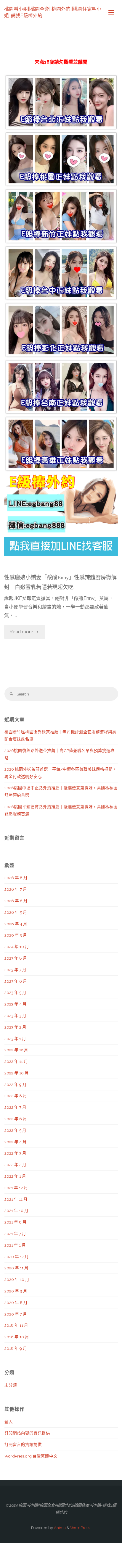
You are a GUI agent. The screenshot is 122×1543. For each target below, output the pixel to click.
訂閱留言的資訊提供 (23, 1444)
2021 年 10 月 (16, 1210)
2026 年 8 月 (16, 877)
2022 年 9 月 (15, 1084)
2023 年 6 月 (15, 981)
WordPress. (80, 1527)
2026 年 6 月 (16, 900)
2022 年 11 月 (16, 1061)
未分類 (10, 1385)
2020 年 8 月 (16, 1302)
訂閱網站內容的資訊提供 (27, 1433)
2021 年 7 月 (15, 1233)
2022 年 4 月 (15, 1142)
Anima (59, 1527)
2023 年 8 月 (15, 958)
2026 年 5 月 (15, 912)
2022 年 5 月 (15, 1130)
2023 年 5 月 (15, 992)
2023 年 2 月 (15, 1027)
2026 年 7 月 (15, 889)
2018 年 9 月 (15, 1348)
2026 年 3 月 (15, 935)
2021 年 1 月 (15, 1245)
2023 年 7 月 (15, 969)
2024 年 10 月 (16, 946)
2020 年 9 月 (15, 1291)
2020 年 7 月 (15, 1314)
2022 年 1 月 (15, 1176)
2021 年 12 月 (16, 1187)
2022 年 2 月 (15, 1164)
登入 (8, 1421)
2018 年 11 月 (16, 1325)
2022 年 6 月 (15, 1118)
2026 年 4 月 (15, 923)
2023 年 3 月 (15, 1015)
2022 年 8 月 (15, 1095)
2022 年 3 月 (15, 1153)
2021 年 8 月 (15, 1222)
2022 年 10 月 (16, 1073)
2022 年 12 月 (16, 1050)
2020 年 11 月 (16, 1268)
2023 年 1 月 (15, 1038)
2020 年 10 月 (16, 1279)
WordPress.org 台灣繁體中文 (30, 1456)
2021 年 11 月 (16, 1199)
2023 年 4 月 (15, 1004)
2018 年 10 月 (16, 1336)
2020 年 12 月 (16, 1256)
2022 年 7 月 (15, 1107)
